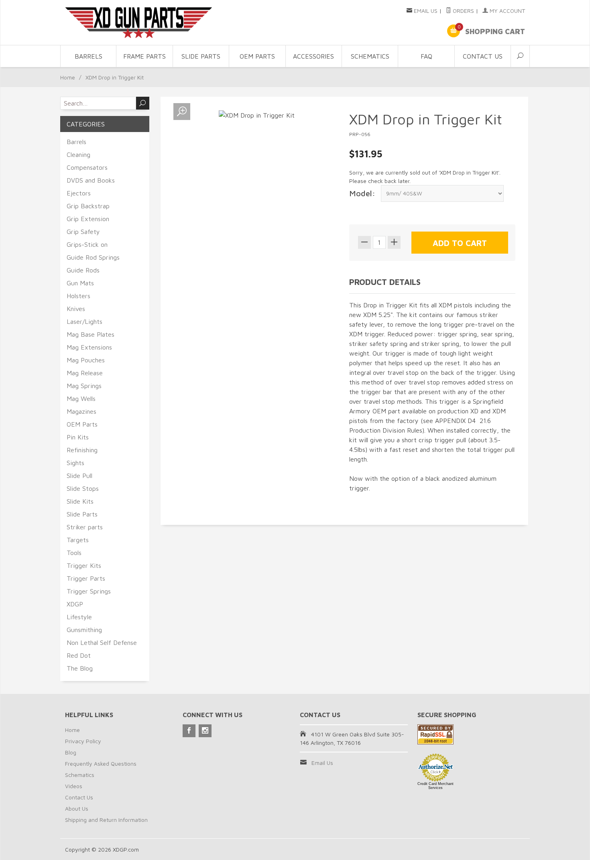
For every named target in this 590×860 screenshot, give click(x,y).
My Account (506, 10)
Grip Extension (88, 218)
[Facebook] (189, 730)
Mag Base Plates (90, 334)
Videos (73, 786)
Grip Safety (83, 231)
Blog (70, 752)
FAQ (426, 56)
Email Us (425, 10)
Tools (74, 552)
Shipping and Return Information (106, 819)
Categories (86, 124)
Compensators (87, 167)
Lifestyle (79, 616)
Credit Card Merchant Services (435, 786)
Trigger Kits (84, 565)
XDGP (75, 604)
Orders (462, 10)
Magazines (81, 411)
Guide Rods (83, 270)
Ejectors (79, 193)
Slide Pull (79, 475)
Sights (75, 462)
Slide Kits (80, 501)
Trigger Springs (89, 591)
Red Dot (79, 655)
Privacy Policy (83, 741)
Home (67, 77)
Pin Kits (78, 437)
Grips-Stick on (87, 244)
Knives (76, 308)
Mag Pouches (86, 360)
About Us (76, 808)
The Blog (80, 668)
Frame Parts (144, 56)
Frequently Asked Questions (100, 763)
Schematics (370, 56)
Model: (362, 193)
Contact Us (483, 56)
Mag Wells (81, 398)
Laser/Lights (84, 321)
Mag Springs (84, 385)
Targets (78, 539)
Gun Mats (80, 283)
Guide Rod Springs (93, 257)
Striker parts (85, 527)
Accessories (313, 56)
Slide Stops (83, 488)
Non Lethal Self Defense (102, 642)
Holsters (78, 295)
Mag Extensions (89, 347)
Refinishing (82, 449)
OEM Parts (257, 56)
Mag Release (85, 372)
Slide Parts (200, 56)
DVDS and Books (91, 180)
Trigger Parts (86, 578)
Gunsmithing (84, 629)
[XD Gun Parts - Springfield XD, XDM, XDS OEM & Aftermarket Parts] (138, 22)
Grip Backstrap (88, 205)
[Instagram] (205, 730)
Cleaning (78, 154)
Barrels (88, 56)
